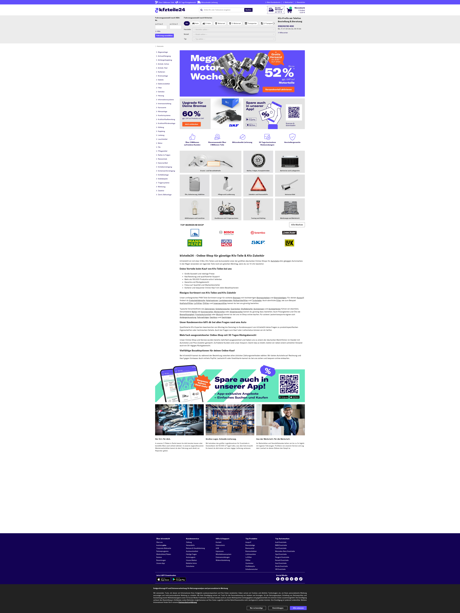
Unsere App (160, 563)
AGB (217, 548)
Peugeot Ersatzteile (282, 557)
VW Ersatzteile (280, 569)
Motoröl (219, 314)
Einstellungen (277, 608)
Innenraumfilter (220, 303)
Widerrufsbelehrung (223, 560)
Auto (197, 23)
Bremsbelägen (280, 297)
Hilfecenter (283, 33)
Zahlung (189, 542)
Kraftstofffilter (186, 303)
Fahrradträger (203, 317)
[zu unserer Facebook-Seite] (277, 579)
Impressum (220, 551)
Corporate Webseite (163, 548)
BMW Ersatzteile (281, 545)
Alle (186, 23)
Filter (278, 300)
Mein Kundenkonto (273, 2)
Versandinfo (190, 545)
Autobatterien (274, 309)
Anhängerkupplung (188, 317)
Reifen (194, 311)
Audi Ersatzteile (280, 542)
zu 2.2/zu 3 (174, 24)
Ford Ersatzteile (280, 548)
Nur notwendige (256, 608)
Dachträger (226, 317)
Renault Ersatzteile (282, 560)
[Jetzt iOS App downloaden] (163, 579)
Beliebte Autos (191, 563)
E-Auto (208, 23)
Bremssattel (249, 548)
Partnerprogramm (162, 551)
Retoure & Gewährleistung (195, 548)
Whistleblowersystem (223, 554)
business (161, 545)
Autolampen (258, 309)
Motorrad (221, 23)
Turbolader (257, 300)
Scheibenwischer (223, 309)
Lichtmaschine (250, 554)
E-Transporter (269, 23)
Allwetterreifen (236, 311)
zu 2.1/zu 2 (159, 24)
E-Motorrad (236, 23)
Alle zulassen (298, 608)
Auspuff (300, 297)
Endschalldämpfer (197, 300)
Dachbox (213, 317)
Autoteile (275, 261)
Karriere (159, 557)
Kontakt (218, 542)
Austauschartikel (192, 551)
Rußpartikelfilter (240, 300)
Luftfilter (198, 303)
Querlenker (235, 309)
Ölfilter (206, 303)
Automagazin (190, 557)
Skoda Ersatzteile (281, 566)
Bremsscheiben (263, 297)
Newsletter (301, 2)
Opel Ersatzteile (281, 554)
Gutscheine (190, 566)
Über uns (159, 542)
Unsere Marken (191, 560)
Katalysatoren (212, 300)
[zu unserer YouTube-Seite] (282, 579)
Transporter (252, 23)
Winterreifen (219, 311)
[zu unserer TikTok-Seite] (300, 579)
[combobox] (222, 10)
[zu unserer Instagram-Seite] (287, 579)
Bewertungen (161, 560)
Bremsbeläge (250, 545)
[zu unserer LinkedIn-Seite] (296, 579)
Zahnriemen (209, 309)
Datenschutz (220, 545)
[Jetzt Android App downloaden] (179, 579)
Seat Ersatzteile (281, 563)
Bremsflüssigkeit (187, 314)
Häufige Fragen (191, 554)
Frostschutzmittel (203, 314)
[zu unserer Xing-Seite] (291, 579)
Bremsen (237, 297)
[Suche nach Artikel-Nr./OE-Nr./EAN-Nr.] (248, 10)
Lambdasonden (225, 300)
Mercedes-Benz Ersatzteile (285, 551)
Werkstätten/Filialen (163, 554)
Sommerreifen (207, 311)
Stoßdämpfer (247, 309)
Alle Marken (297, 224)
